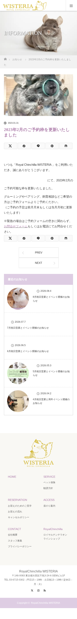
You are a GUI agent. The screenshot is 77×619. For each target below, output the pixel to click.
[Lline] (38, 146)
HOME (12, 476)
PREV (38, 252)
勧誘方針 (48, 488)
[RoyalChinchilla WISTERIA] (38, 463)
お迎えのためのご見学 (20, 505)
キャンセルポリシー (18, 517)
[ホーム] (5, 57)
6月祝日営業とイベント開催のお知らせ (28, 351)
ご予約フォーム (25, 180)
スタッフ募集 (15, 540)
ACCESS (48, 499)
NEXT (38, 262)
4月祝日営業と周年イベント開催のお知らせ (51, 401)
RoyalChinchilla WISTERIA (45, 603)
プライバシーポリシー (20, 546)
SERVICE (49, 476)
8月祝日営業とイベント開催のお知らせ (51, 299)
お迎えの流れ (15, 511)
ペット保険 (49, 482)
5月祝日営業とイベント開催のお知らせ (51, 373)
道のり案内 (49, 505)
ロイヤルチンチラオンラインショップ (55, 536)
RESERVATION (17, 499)
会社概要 (12, 534)
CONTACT (14, 529)
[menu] (71, 5)
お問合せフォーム (16, 226)
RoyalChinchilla (53, 529)
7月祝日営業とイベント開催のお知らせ (28, 327)
